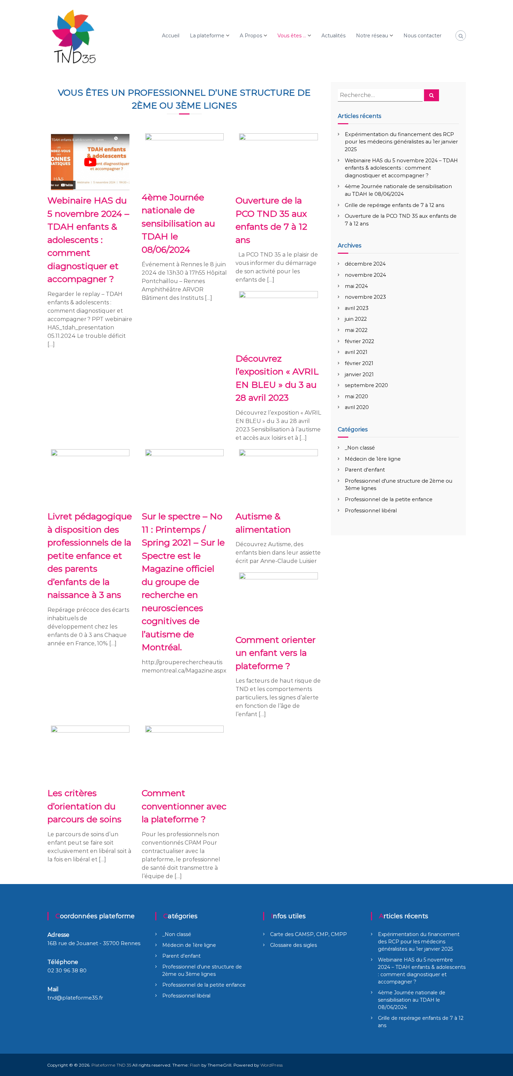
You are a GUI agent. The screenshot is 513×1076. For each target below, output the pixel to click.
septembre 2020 (366, 385)
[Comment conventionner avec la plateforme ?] (185, 754)
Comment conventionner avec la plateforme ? (184, 806)
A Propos (251, 35)
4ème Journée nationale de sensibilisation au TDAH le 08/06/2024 (178, 223)
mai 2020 (356, 396)
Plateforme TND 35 (111, 1065)
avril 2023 (357, 308)
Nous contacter (422, 35)
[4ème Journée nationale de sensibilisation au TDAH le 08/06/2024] (185, 159)
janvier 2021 (359, 374)
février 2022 (359, 341)
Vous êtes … (291, 35)
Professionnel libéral (371, 510)
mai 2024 (356, 286)
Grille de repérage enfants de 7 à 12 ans (394, 205)
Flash (195, 1065)
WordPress (271, 1065)
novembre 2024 (365, 275)
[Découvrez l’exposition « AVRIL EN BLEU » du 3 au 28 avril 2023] (278, 319)
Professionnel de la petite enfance (388, 499)
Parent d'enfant (365, 470)
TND (266, 254)
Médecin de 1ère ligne (373, 459)
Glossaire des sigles (293, 945)
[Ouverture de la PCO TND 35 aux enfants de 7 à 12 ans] (278, 161)
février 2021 (359, 363)
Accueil (170, 35)
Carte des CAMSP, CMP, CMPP (308, 934)
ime (156, 298)
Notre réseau (372, 35)
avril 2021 (356, 352)
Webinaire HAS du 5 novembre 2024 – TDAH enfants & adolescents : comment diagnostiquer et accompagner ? (88, 239)
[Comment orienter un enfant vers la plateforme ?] (278, 601)
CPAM (193, 842)
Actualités (333, 35)
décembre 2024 (365, 264)
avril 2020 (357, 407)
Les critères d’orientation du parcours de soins (84, 806)
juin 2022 (356, 319)
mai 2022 (356, 330)
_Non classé (360, 448)
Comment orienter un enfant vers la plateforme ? (275, 653)
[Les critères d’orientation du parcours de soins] (90, 754)
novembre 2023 (365, 297)
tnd (52, 997)
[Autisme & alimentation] (278, 477)
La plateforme (207, 35)
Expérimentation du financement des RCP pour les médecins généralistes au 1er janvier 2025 (401, 142)
